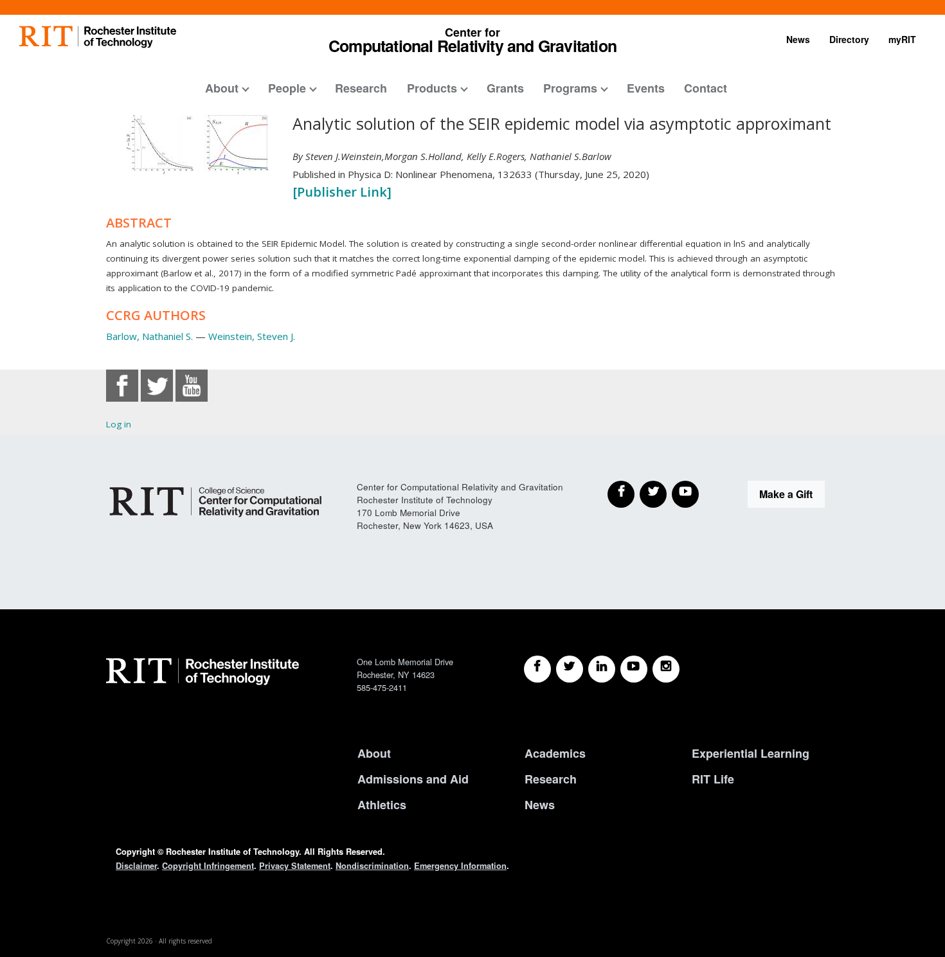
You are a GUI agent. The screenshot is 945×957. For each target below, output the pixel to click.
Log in (118, 424)
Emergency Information (460, 866)
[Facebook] (621, 494)
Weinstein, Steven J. (251, 336)
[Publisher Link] (342, 192)
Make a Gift (786, 494)
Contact (705, 88)
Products (432, 88)
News (798, 39)
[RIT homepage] (97, 37)
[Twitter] (653, 494)
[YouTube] (685, 494)
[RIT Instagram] (666, 669)
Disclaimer (136, 866)
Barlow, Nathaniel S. (149, 336)
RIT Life (713, 779)
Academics (555, 753)
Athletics (381, 804)
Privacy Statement (294, 866)
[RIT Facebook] (537, 669)
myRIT (902, 39)
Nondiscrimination (372, 866)
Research (361, 88)
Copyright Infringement (208, 866)
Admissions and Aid (413, 779)
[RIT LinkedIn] (601, 669)
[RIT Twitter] (569, 669)
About (222, 88)
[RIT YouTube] (633, 669)
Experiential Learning (750, 753)
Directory (849, 39)
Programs (570, 88)
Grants (505, 88)
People (287, 88)
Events (646, 88)
